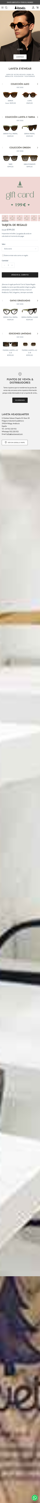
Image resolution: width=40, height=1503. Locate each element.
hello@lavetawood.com (14, 434)
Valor (3, 244)
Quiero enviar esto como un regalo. (16, 255)
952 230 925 (14, 431)
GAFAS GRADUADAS (20, 300)
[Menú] (2, 7)
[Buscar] (7, 7)
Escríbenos (20, 400)
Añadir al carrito (20, 275)
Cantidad (5, 261)
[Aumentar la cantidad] (13, 265)
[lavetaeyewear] (20, 7)
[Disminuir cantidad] (4, 265)
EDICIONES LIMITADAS (20, 333)
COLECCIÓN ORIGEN (20, 147)
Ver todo (20, 87)
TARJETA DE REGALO (14, 225)
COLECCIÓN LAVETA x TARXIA (20, 117)
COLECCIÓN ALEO (20, 84)
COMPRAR (20, 57)
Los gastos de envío (23, 234)
